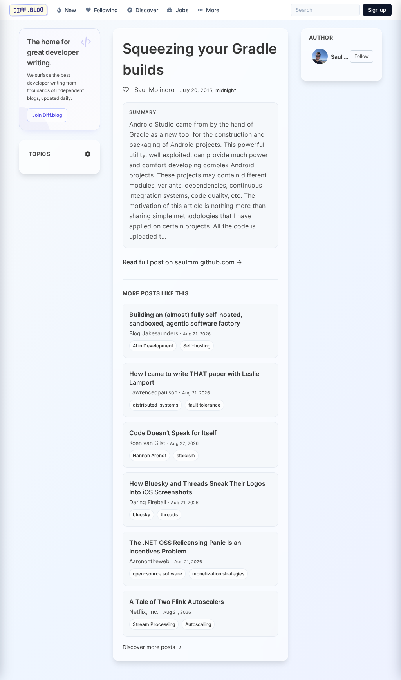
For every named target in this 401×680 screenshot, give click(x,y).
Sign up (377, 10)
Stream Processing (154, 624)
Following (106, 10)
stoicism (186, 455)
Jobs (182, 10)
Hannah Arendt (149, 455)
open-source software (157, 574)
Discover (146, 10)
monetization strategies (218, 574)
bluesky (141, 514)
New (70, 10)
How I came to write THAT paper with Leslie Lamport (194, 378)
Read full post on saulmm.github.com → (182, 262)
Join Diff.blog (47, 115)
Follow (361, 56)
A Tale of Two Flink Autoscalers (176, 602)
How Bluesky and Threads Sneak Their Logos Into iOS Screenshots (197, 487)
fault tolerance (204, 405)
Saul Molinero (154, 90)
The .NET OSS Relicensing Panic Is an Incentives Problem (185, 547)
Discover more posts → (152, 647)
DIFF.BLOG (28, 9)
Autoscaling (198, 624)
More (212, 10)
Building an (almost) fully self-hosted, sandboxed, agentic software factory (185, 319)
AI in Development (153, 346)
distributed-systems (155, 405)
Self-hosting (196, 346)
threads (169, 514)
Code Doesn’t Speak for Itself (173, 433)
